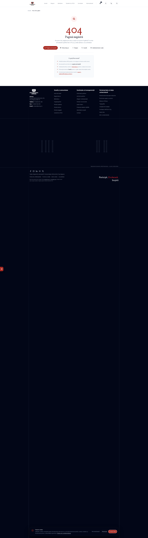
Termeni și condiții (46, 176)
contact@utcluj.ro (37, 106)
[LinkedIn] (37, 171)
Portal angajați (58, 110)
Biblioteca (56, 99)
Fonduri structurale (82, 101)
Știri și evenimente (104, 115)
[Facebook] (30, 171)
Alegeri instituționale (82, 99)
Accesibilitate (61, 176)
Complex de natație (104, 106)
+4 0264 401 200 (38, 102)
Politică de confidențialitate (35, 176)
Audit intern (80, 104)
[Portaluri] (105, 3)
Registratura (57, 96)
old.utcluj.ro (75, 66)
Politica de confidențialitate (64, 533)
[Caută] (116, 3)
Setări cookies (54, 176)
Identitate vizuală (81, 110)
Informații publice (81, 93)
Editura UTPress (103, 101)
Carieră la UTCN (58, 113)
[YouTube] (40, 171)
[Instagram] (34, 171)
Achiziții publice (81, 96)
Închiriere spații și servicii (106, 98)
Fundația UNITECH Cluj (105, 109)
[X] (43, 171)
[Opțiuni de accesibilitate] (1, 269)
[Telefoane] (111, 3)
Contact (79, 113)
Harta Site (102, 112)
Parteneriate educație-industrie (107, 95)
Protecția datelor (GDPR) (83, 107)
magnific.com (47, 179)
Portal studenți (58, 104)
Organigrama (57, 101)
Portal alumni (57, 107)
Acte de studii (57, 93)
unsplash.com (53, 179)
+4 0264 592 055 (36, 104)
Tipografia (102, 104)
